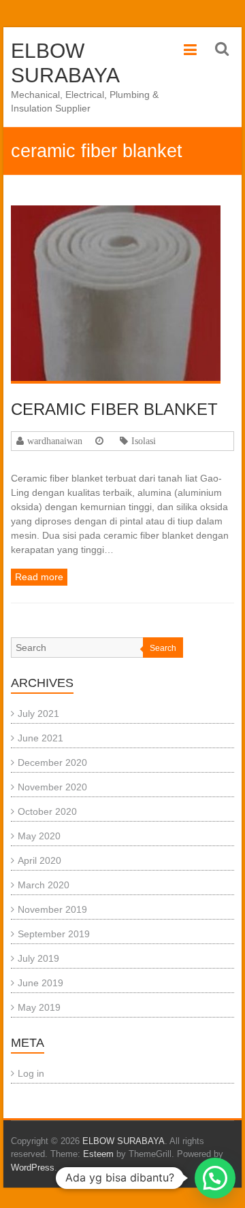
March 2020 (43, 884)
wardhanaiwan (54, 441)
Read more (39, 576)
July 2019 (38, 958)
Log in (31, 1073)
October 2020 (47, 811)
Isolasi (143, 441)
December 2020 (52, 762)
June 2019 (40, 982)
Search (163, 648)
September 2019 (54, 933)
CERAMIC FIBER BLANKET (114, 409)
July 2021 (38, 713)
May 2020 (39, 836)
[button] (215, 1178)
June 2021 (40, 738)
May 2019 (39, 1007)
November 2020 (52, 787)
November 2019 (52, 909)
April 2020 (39, 860)
